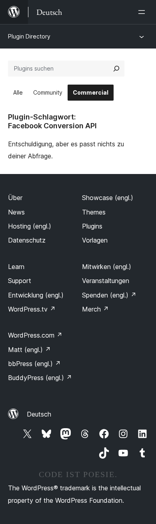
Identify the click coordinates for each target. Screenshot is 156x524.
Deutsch (39, 414)
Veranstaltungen (105, 281)
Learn (16, 267)
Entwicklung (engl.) (36, 295)
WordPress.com (35, 335)
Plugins (92, 226)
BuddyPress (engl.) (40, 378)
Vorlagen (95, 240)
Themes (94, 212)
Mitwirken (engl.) (106, 267)
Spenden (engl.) (109, 295)
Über (15, 198)
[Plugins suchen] (116, 69)
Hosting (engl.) (29, 226)
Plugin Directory (29, 36)
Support (19, 281)
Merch (95, 309)
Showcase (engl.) (107, 198)
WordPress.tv (32, 309)
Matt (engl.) (29, 350)
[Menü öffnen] (143, 12)
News (16, 212)
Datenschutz (27, 240)
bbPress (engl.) (34, 364)
